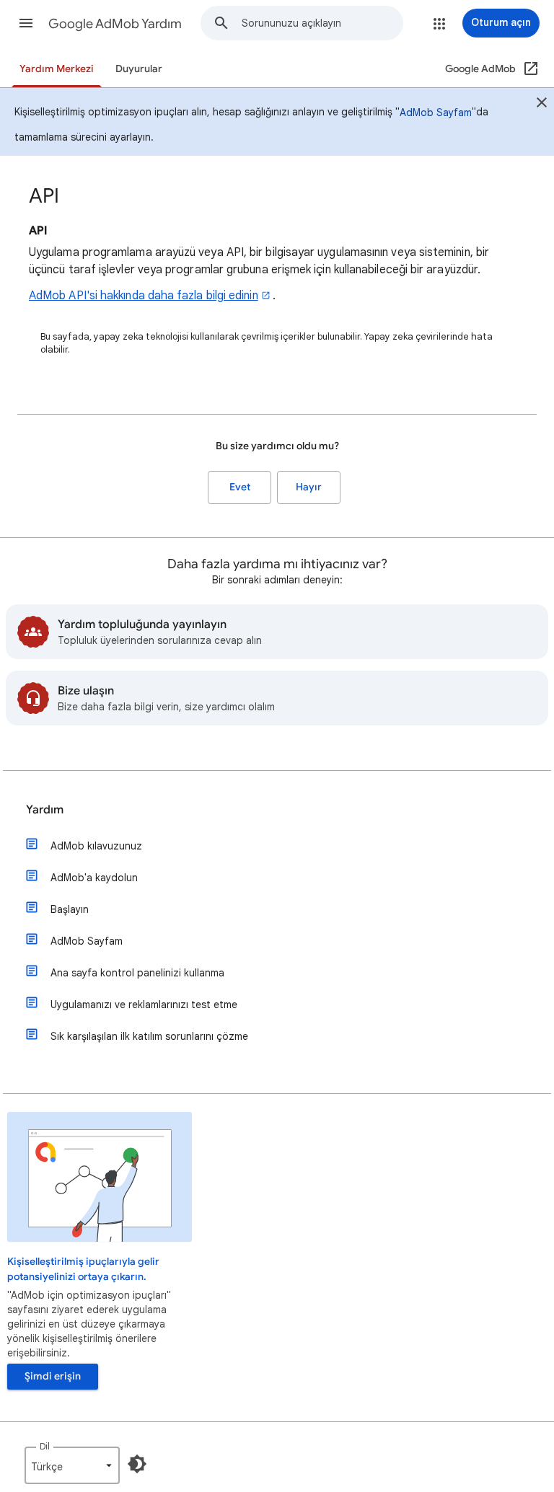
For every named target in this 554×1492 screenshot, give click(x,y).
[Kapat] (541, 104)
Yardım (44, 810)
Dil (45, 1446)
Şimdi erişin (53, 1376)
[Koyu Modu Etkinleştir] (137, 1464)
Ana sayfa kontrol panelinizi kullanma (137, 972)
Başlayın (69, 909)
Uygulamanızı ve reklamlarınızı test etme (143, 1004)
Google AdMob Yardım (115, 24)
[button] (26, 23)
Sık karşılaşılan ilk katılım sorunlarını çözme (149, 1036)
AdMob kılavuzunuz (96, 845)
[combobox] (322, 23)
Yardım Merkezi (56, 69)
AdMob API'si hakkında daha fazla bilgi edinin (143, 295)
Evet (239, 487)
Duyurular (138, 69)
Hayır (309, 487)
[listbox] (72, 1465)
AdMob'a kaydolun (94, 877)
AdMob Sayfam (436, 112)
